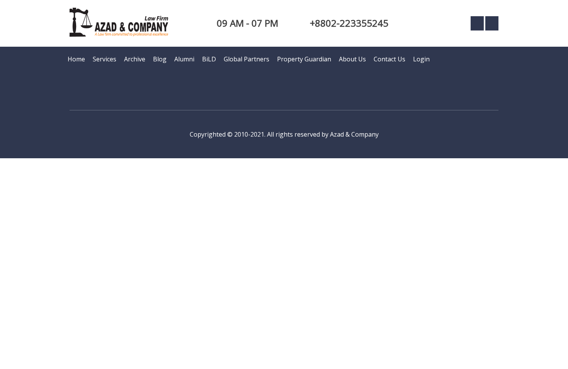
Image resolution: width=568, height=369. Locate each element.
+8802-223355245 (349, 23)
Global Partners (246, 59)
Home (76, 59)
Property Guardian (304, 59)
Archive (134, 59)
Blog (160, 59)
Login (421, 59)
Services (104, 59)
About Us (352, 59)
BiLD (209, 59)
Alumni (184, 59)
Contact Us (389, 59)
